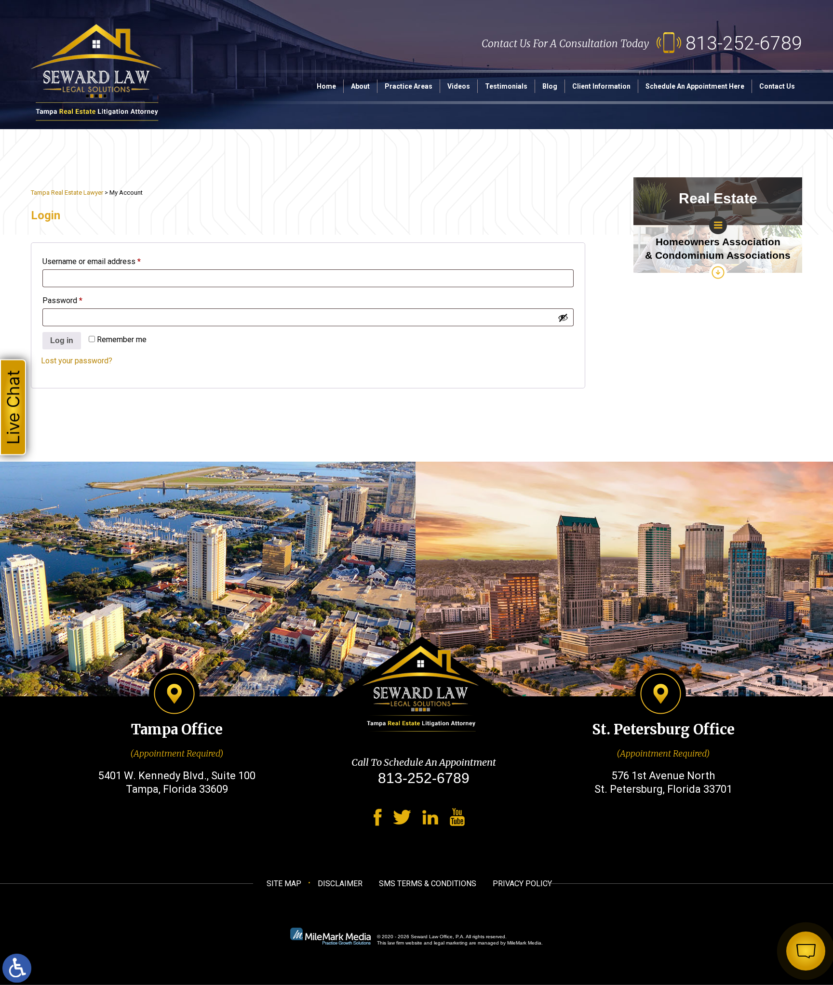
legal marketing (451, 942)
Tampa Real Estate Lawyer (67, 192)
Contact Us (777, 86)
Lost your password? (76, 360)
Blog (549, 86)
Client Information (601, 86)
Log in (61, 340)
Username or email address (106, 261)
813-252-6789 (743, 43)
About (360, 86)
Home (326, 86)
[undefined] (563, 317)
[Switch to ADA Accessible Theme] (16, 968)
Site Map (284, 883)
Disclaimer (340, 883)
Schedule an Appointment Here (694, 86)
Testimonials (506, 86)
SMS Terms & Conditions (427, 883)
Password (77, 300)
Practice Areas (408, 86)
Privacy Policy (522, 883)
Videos (458, 86)
